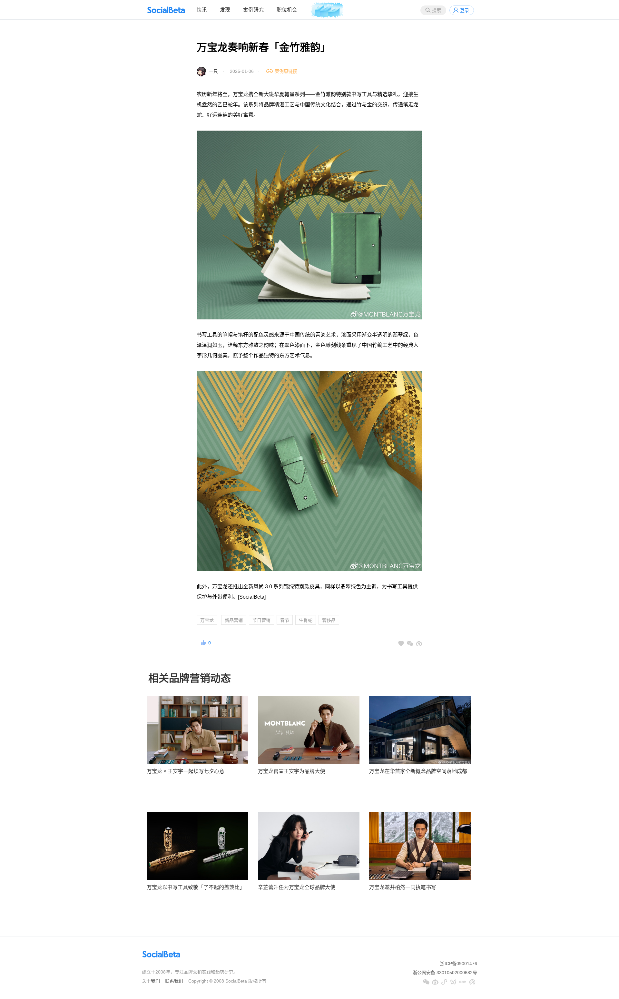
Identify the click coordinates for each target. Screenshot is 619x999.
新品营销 (234, 620)
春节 (284, 620)
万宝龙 (207, 620)
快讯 (202, 10)
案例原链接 (286, 71)
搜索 (436, 10)
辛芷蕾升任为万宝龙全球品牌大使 (296, 887)
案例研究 (253, 10)
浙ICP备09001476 (458, 963)
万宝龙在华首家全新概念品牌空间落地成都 (418, 771)
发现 (225, 10)
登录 (464, 10)
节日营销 (261, 620)
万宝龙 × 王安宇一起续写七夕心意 (185, 771)
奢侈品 (329, 620)
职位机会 (287, 10)
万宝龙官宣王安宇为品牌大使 (291, 771)
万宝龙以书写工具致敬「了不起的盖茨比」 (196, 887)
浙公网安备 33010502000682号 (445, 972)
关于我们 (151, 981)
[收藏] (401, 643)
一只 (213, 71)
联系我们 (174, 981)
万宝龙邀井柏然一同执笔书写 (402, 887)
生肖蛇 (305, 620)
